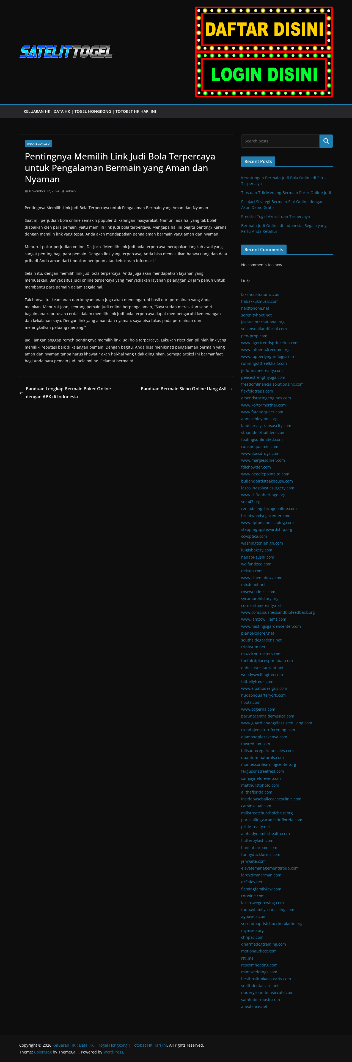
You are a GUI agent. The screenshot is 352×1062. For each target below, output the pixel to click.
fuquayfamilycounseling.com (267, 909)
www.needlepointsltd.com (265, 474)
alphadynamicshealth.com (265, 833)
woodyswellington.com (262, 674)
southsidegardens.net (261, 640)
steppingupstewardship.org (266, 529)
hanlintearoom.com (259, 847)
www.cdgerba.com (258, 709)
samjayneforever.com (261, 778)
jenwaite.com (253, 861)
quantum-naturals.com (262, 757)
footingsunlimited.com (262, 439)
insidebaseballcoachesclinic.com (271, 799)
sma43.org (250, 501)
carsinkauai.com (256, 805)
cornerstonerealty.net (261, 605)
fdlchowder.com (256, 467)
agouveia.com (253, 916)
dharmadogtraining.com (263, 944)
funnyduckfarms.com (260, 854)
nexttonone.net (255, 308)
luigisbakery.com (256, 550)
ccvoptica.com (254, 536)
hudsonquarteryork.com (263, 695)
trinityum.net (253, 646)
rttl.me (247, 958)
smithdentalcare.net (260, 985)
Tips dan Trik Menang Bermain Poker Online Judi (286, 192)
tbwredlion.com (255, 743)
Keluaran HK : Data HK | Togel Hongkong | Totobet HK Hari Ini (90, 111)
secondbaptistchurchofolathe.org (271, 923)
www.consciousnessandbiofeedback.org (278, 612)
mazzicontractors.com (261, 653)
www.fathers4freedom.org (265, 349)
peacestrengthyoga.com (263, 377)
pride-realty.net (255, 826)
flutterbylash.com (257, 840)
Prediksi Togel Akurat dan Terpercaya (275, 216)
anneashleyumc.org (259, 418)
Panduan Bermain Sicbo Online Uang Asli (183, 389)
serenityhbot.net (256, 315)
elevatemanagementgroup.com (270, 868)
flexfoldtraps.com (257, 391)
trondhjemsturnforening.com (268, 729)
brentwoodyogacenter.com (265, 515)
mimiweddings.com (259, 971)
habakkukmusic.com (260, 301)
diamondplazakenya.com (264, 736)
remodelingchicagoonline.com (269, 508)
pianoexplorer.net (257, 633)
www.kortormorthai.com (263, 405)
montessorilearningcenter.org (268, 764)
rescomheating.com (259, 965)
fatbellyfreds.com (257, 681)
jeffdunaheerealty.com (262, 370)
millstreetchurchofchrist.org (267, 813)
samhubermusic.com (260, 999)
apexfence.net (254, 1006)
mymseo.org (252, 930)
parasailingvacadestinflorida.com (271, 819)
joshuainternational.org (263, 321)
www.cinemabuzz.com (261, 577)
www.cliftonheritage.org (263, 494)
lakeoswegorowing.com (262, 902)
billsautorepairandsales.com (267, 750)
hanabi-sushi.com (257, 557)
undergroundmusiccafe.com (267, 992)
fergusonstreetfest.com (262, 771)
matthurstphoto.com (260, 785)
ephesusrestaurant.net (262, 667)
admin (71, 191)
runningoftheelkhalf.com (264, 363)
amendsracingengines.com (266, 397)
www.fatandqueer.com (262, 411)
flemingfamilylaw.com (261, 889)
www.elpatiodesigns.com (264, 688)
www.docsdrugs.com (260, 453)
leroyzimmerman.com (261, 875)
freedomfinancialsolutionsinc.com (272, 384)
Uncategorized (38, 143)
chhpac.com (252, 937)
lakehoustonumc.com (260, 294)
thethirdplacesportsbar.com (267, 660)
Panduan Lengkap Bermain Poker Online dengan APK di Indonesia (68, 393)
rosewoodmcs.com (258, 591)
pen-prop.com (254, 335)
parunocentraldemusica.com (267, 716)
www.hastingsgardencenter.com (271, 626)
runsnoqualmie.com (259, 446)
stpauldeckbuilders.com (263, 432)
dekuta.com (252, 570)
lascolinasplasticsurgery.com (267, 488)
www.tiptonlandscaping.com (267, 522)
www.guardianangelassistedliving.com (276, 722)
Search (326, 141)
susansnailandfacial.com (264, 328)
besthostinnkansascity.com (266, 978)
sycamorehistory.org (260, 598)
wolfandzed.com (256, 564)
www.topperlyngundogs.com (267, 356)
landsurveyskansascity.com (266, 425)
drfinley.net (251, 881)
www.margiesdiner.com (263, 460)
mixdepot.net (253, 584)
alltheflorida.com (256, 792)
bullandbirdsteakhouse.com (267, 481)
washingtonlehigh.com (262, 543)
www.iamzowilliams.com (263, 619)
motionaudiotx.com (259, 951)
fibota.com (250, 702)
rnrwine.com (253, 895)
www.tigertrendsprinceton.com (270, 342)
